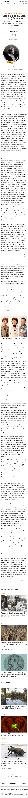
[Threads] (15, 776)
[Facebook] (7, 776)
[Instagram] (11, 776)
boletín (20, 1)
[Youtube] (19, 776)
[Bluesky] (13, 776)
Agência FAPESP (7, 789)
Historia (11, 39)
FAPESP (1, 789)
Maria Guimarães (14, 31)
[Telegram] (17, 776)
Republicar (24, 580)
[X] (9, 776)
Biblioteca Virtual (15, 789)
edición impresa (24, 1)
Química (16, 39)
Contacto (24, 783)
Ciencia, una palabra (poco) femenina (14, 17)
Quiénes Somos (13, 783)
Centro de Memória (24, 789)
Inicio (3, 783)
